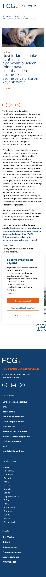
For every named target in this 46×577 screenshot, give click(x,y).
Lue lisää (10, 294)
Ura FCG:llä (8, 537)
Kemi (6, 481)
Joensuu (8, 474)
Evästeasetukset (23, 315)
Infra (5, 407)
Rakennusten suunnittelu (15, 431)
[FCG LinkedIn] (13, 386)
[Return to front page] (10, 8)
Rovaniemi (9, 507)
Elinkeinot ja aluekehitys (15, 402)
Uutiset (6, 542)
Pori (6, 503)
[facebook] (4, 106)
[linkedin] (11, 106)
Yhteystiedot (9, 562)
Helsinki (9, 470)
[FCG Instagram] (22, 386)
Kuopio (7, 489)
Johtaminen (9, 411)
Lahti (7, 492)
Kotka (7, 485)
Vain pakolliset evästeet (23, 308)
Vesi (5, 446)
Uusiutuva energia (12, 441)
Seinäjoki (9, 522)
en (35, 6)
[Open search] (24, 6)
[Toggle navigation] (41, 6)
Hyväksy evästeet (23, 301)
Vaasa (7, 518)
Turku (7, 514)
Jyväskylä (9, 478)
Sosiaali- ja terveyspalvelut (17, 436)
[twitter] (17, 106)
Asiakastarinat (10, 547)
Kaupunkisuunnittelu (13, 416)
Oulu (6, 500)
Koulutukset (9, 426)
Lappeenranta (11, 496)
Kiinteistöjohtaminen (13, 421)
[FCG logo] (11, 362)
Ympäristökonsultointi (14, 451)
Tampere (8, 511)
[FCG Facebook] (4, 386)
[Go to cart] (30, 6)
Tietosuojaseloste (11, 552)
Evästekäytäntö (10, 557)
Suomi (5, 467)
